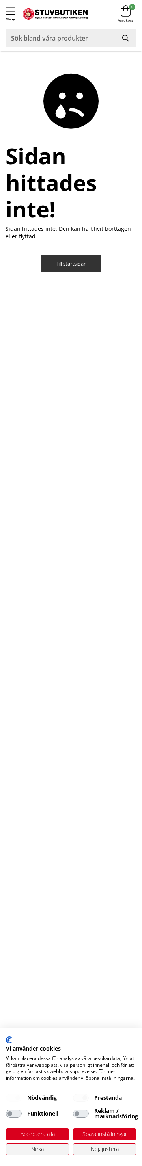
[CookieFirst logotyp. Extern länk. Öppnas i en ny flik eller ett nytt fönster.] (9, 1039)
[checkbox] (14, 1098)
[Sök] (126, 38)
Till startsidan (71, 263)
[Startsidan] (55, 14)
